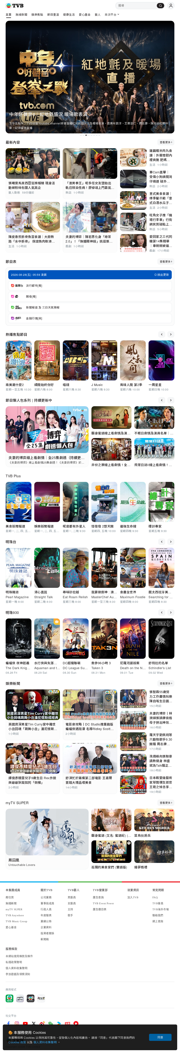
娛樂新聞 (13, 683)
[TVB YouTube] (25, 1023)
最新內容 (13, 142)
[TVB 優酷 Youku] (59, 1023)
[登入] (170, 5)
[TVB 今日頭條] (67, 1023)
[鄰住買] (41, 998)
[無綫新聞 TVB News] (9, 998)
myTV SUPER (17, 802)
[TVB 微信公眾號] (50, 1023)
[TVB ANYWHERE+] (30, 998)
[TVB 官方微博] (42, 1023)
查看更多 (165, 142)
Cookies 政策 (17, 1042)
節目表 (11, 261)
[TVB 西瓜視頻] (76, 1023)
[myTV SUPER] (20, 998)
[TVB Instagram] (17, 1023)
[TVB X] (34, 1023)
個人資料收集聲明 (45, 1042)
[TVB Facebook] (8, 1023)
